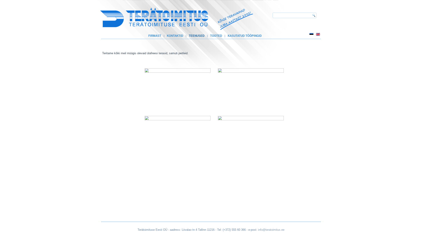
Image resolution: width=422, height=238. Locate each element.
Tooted (216, 35)
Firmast (154, 35)
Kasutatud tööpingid (245, 35)
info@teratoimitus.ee (271, 229)
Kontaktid (175, 35)
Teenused (196, 35)
